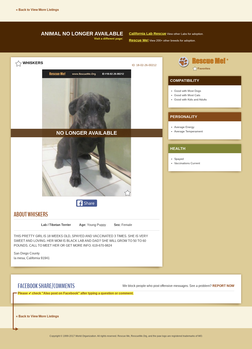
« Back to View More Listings (37, 9)
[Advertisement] (169, 10)
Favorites (204, 68)
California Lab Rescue (147, 34)
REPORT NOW (223, 285)
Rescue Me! (139, 40)
